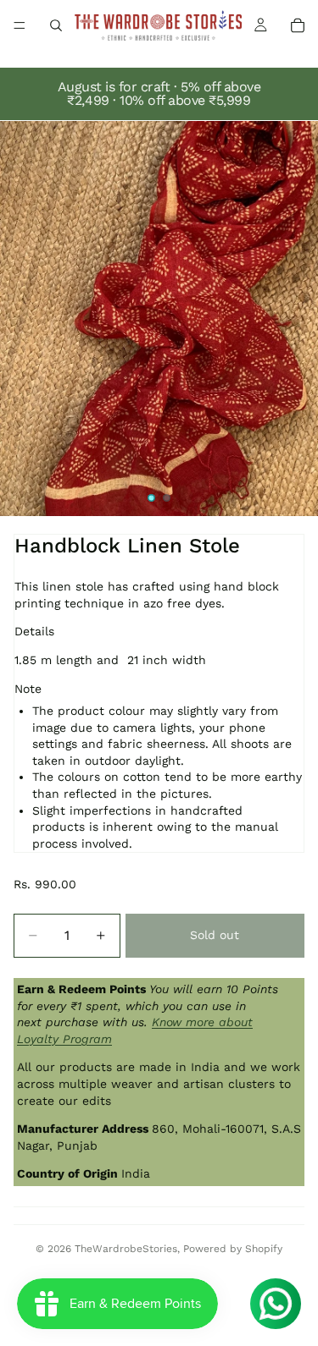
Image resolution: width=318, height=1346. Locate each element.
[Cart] (297, 25)
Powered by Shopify (232, 1249)
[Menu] (19, 25)
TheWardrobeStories (126, 1249)
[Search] (56, 25)
